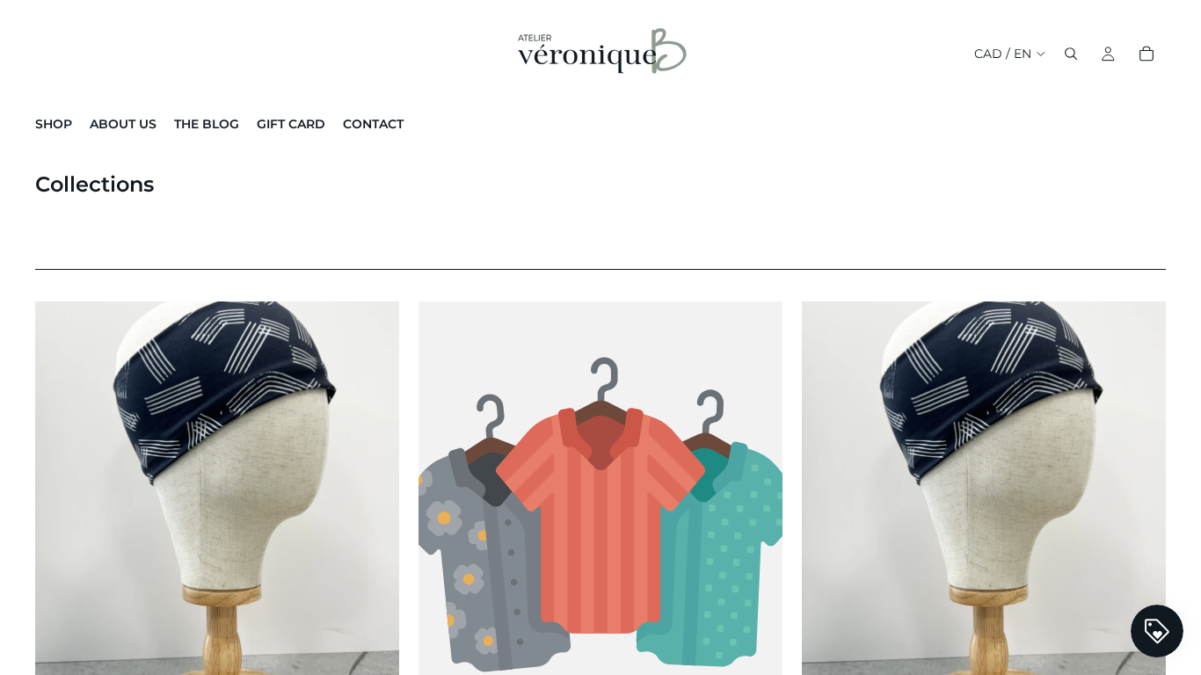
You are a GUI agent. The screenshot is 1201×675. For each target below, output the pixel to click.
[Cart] (1146, 53)
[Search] (1071, 53)
